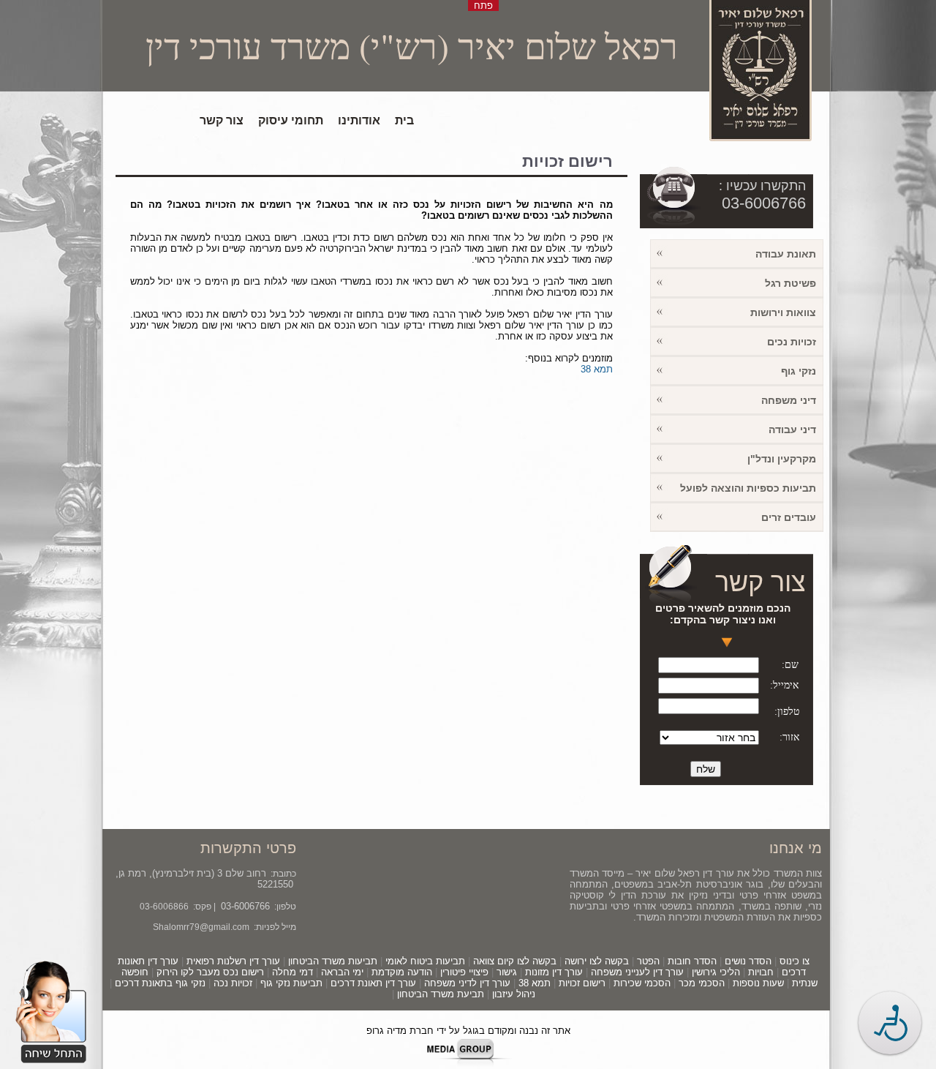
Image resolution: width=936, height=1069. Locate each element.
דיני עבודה (792, 429)
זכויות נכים (791, 342)
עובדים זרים (788, 517)
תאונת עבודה (785, 254)
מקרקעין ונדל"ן (781, 459)
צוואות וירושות (783, 312)
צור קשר (222, 120)
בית (404, 120)
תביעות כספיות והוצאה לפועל (748, 488)
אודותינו (359, 120)
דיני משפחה (788, 400)
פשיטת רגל (790, 283)
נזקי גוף (798, 371)
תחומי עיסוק (290, 120)
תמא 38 (597, 369)
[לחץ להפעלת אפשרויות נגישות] (889, 1022)
